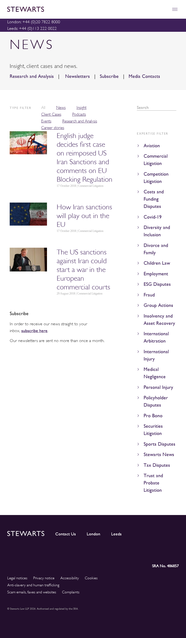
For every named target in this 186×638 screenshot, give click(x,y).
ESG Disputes (157, 284)
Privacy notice (43, 578)
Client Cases (51, 114)
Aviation (152, 145)
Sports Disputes (159, 444)
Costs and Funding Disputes (154, 199)
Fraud (149, 295)
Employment (156, 274)
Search (174, 107)
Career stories (52, 127)
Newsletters (77, 76)
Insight (81, 107)
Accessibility (69, 578)
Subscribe (109, 76)
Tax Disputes (157, 465)
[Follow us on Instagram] (142, 552)
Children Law (157, 263)
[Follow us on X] (153, 552)
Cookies (91, 578)
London (93, 534)
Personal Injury (158, 387)
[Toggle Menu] (175, 9)
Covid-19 (153, 217)
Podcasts (79, 114)
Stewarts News (159, 454)
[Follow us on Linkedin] (131, 552)
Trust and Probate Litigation (153, 483)
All (43, 107)
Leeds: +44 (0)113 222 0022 (32, 28)
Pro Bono (153, 415)
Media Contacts (144, 76)
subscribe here (34, 330)
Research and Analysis (32, 76)
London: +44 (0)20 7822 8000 (33, 21)
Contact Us (65, 534)
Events (46, 121)
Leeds (116, 534)
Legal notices (17, 578)
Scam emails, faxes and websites (31, 592)
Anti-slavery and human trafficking (33, 585)
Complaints (70, 592)
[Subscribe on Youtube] (175, 552)
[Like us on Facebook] (163, 552)
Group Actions (158, 305)
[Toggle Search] (164, 9)
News (61, 107)
